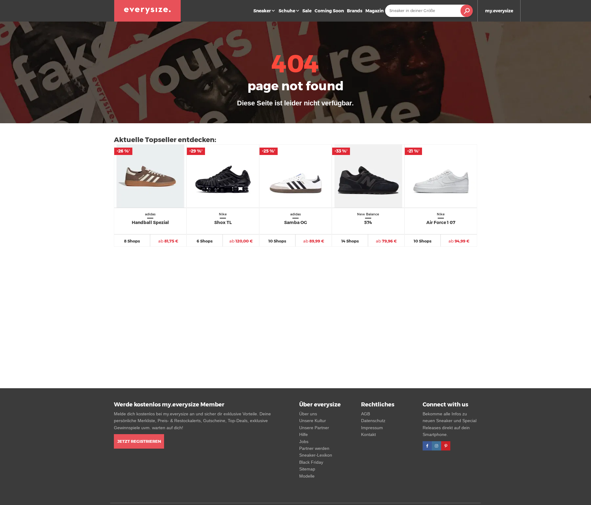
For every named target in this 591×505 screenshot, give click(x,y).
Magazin (374, 11)
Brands (354, 11)
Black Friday (311, 462)
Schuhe (287, 11)
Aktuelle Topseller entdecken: (165, 140)
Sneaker (262, 11)
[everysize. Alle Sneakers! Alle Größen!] (147, 11)
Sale (307, 11)
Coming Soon (329, 11)
